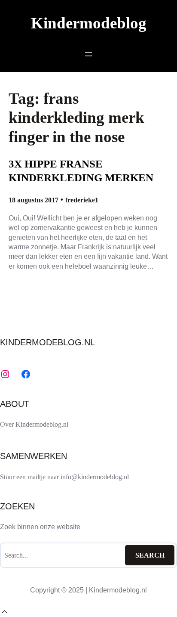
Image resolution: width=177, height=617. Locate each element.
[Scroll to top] (4, 611)
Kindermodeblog (88, 23)
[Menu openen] (88, 54)
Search (150, 555)
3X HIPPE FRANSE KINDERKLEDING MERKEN (81, 170)
